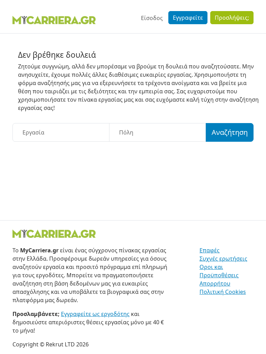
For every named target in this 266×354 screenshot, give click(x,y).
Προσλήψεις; (232, 17)
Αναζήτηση (230, 132)
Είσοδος (152, 18)
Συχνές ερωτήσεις (223, 258)
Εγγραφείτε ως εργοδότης (95, 314)
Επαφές (210, 250)
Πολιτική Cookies (223, 292)
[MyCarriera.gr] (54, 19)
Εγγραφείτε (188, 17)
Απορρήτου (215, 283)
